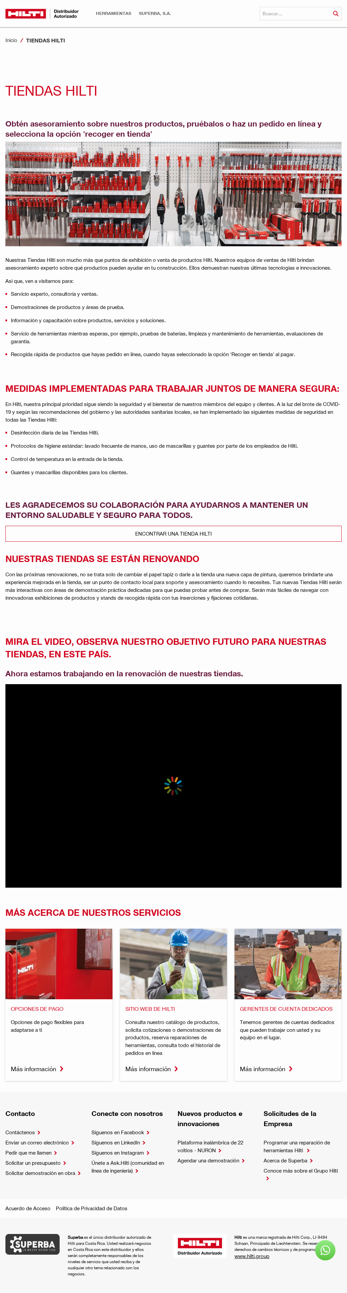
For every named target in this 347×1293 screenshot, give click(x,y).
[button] (113, 13)
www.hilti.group (251, 1256)
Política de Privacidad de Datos (91, 1208)
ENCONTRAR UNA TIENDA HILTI (173, 533)
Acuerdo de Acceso (27, 1208)
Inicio (11, 40)
